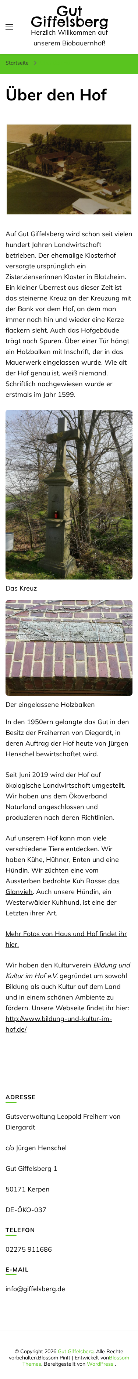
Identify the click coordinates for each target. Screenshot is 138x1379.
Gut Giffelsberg (69, 16)
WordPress (100, 1364)
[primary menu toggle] (9, 27)
